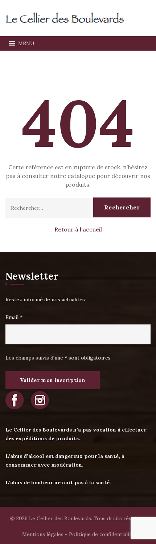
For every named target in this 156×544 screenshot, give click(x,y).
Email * (13, 317)
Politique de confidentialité (101, 534)
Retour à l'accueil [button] (78, 229)
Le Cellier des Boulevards (60, 518)
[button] (26, 43)
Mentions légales (42, 534)
